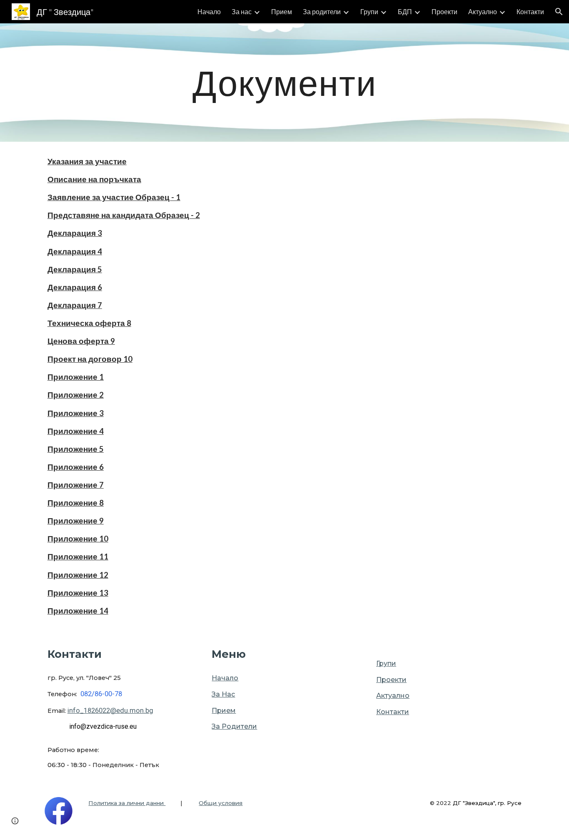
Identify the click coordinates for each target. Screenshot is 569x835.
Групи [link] (369, 11)
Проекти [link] (444, 11)
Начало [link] (209, 11)
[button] (559, 12)
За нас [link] (242, 11)
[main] (284, 82)
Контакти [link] (530, 11)
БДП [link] (405, 11)
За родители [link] (322, 11)
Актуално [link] (482, 11)
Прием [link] (281, 11)
